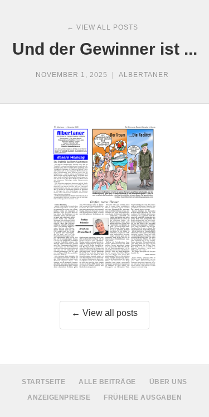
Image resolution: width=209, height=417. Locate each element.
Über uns (168, 382)
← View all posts (104, 313)
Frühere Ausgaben (143, 397)
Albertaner (144, 75)
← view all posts (102, 27)
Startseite (43, 382)
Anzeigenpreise (58, 397)
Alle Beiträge (107, 382)
